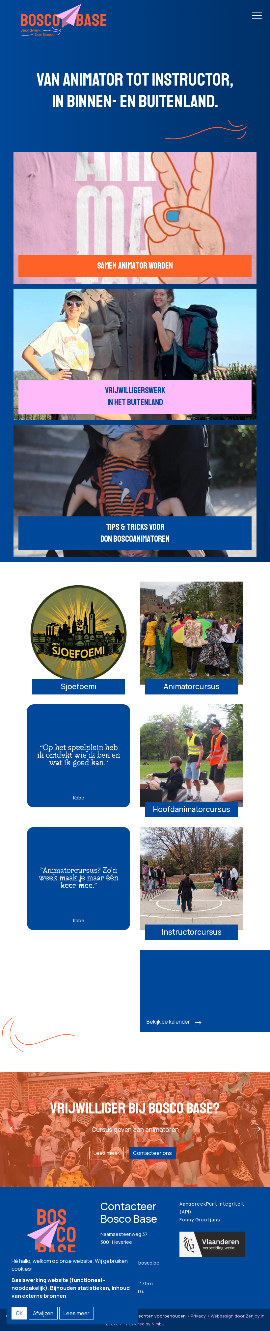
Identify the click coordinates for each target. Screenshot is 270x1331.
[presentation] (14, 1129)
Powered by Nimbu (145, 1324)
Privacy (198, 1316)
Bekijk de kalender (168, 1021)
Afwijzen (43, 1313)
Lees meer (107, 1153)
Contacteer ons (152, 1153)
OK (19, 1313)
